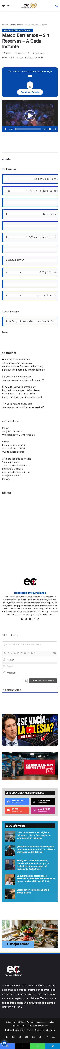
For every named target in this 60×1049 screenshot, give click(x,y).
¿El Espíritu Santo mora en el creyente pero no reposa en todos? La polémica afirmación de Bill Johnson (36, 849)
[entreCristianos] (13, 982)
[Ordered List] (18, 653)
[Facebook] (22, 619)
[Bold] (4, 653)
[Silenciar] (49, 129)
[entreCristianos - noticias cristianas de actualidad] (30, 5)
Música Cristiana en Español (36, 25)
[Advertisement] (30, 17)
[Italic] (8, 653)
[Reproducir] (5, 129)
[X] (26, 619)
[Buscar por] (56, 6)
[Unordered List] (21, 653)
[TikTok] (37, 619)
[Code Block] (28, 653)
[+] (38, 653)
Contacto (50, 1030)
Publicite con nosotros (38, 1025)
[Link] (31, 653)
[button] (30, 115)
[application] (30, 116)
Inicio (6, 25)
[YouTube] (30, 619)
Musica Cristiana (16, 25)
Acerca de (39, 1030)
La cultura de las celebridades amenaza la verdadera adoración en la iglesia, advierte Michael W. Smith (36, 878)
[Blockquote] (25, 653)
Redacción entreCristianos (16, 53)
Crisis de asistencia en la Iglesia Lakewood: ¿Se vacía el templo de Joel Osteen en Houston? (34, 835)
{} (35, 653)
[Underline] (11, 653)
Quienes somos (19, 1025)
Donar (30, 1030)
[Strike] (14, 653)
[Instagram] (34, 619)
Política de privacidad (15, 1030)
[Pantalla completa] (54, 129)
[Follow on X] (29, 53)
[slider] (28, 129)
